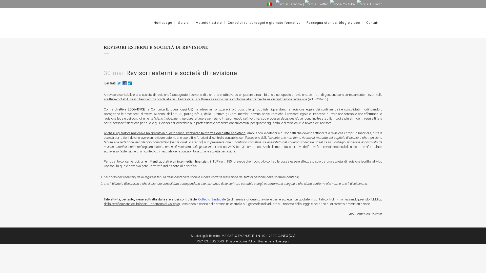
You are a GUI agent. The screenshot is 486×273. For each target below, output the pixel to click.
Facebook (295, 4)
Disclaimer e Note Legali (273, 241)
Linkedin (375, 4)
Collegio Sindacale (212, 199)
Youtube (348, 4)
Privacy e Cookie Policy (241, 241)
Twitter (322, 4)
